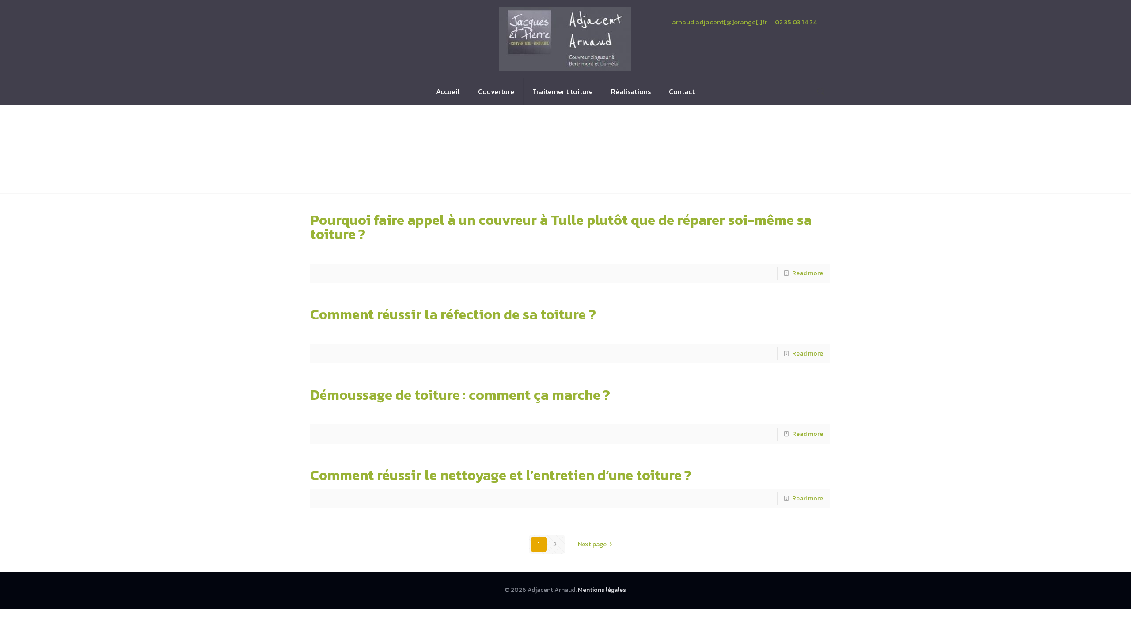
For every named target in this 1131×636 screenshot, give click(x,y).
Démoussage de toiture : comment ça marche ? (460, 394)
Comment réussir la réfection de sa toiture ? (453, 314)
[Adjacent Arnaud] (565, 39)
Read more (807, 273)
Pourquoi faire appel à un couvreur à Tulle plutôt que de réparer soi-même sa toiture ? (561, 227)
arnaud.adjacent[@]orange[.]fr (719, 22)
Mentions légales (602, 589)
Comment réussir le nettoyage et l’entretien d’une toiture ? (500, 475)
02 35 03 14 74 (796, 22)
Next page (592, 544)
